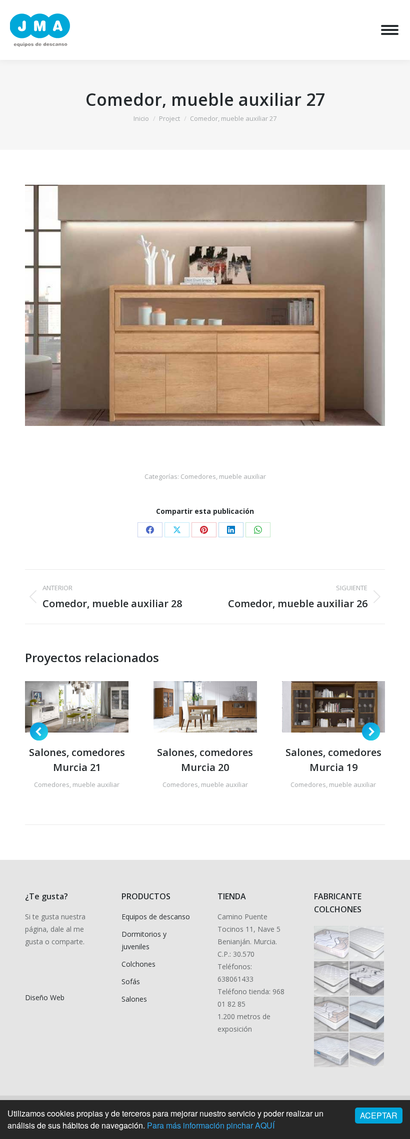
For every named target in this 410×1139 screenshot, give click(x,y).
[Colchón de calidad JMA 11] (367, 943)
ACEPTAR (379, 1115)
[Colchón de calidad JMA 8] (332, 1014)
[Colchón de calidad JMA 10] (332, 979)
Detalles (91, 707)
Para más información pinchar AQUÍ (210, 1125)
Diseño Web (44, 997)
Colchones (139, 964)
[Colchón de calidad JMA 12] (332, 943)
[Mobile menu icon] (390, 30)
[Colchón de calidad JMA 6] (332, 1050)
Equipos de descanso (156, 916)
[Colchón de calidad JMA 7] (367, 1014)
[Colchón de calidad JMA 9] (367, 979)
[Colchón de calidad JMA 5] (367, 1050)
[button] (39, 732)
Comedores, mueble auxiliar (223, 476)
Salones (134, 999)
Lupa (63, 707)
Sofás (131, 981)
